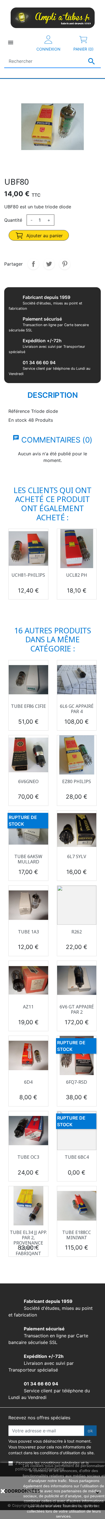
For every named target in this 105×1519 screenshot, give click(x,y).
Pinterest (64, 263)
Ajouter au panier (44, 235)
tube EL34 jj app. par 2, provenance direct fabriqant (28, 1243)
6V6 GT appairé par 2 (77, 1009)
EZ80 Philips (76, 781)
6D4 (28, 1082)
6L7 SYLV (76, 856)
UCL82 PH (76, 575)
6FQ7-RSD (76, 1082)
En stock (17, 420)
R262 (76, 932)
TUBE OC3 (28, 1157)
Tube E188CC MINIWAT (76, 1235)
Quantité (13, 220)
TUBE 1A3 (28, 932)
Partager (33, 263)
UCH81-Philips (28, 575)
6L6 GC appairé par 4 (77, 708)
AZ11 (28, 1007)
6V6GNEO (28, 781)
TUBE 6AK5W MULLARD (28, 859)
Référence (19, 411)
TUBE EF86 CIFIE (28, 706)
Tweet (49, 263)
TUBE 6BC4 (77, 1157)
